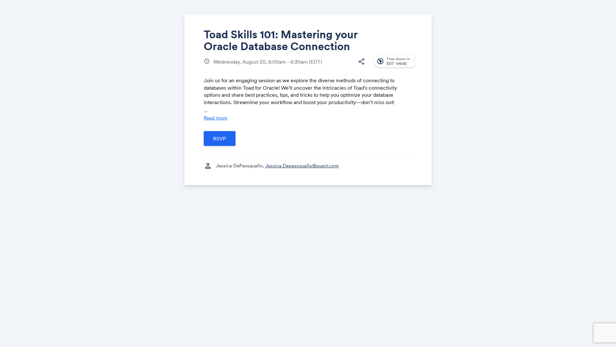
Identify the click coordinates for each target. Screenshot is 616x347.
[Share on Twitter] (324, 66)
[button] (361, 61)
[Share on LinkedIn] (336, 66)
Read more (215, 118)
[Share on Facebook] (312, 66)
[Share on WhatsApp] (348, 66)
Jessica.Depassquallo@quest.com (302, 166)
